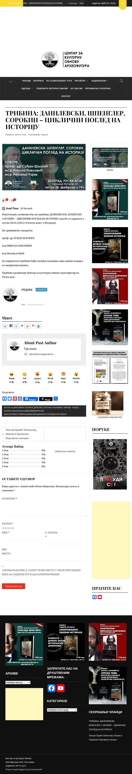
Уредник (44, 135)
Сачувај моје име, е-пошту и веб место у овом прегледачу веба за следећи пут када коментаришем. (41, 572)
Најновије (57, 407)
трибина (22, 414)
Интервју (38, 81)
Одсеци (25, 88)
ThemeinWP (36, 769)
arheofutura (10, 411)
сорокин (12, 414)
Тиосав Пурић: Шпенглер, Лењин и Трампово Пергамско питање (21, 434)
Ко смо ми (76, 88)
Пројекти (80, 81)
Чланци (26, 81)
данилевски (32, 411)
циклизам (31, 414)
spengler (20, 411)
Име (6, 532)
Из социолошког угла (59, 81)
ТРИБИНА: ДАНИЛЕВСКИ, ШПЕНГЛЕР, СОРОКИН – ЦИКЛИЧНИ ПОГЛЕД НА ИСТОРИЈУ (107, 725)
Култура (47, 407)
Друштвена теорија (23, 407)
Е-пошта (51, 534)
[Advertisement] (66, 31)
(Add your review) (65, 451)
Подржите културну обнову (52, 88)
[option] (110, 464)
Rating (7, 523)
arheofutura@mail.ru (35, 304)
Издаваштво (99, 81)
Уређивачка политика (98, 88)
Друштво (38, 407)
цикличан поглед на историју (52, 414)
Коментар (10, 498)
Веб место (6, 551)
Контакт (66, 96)
